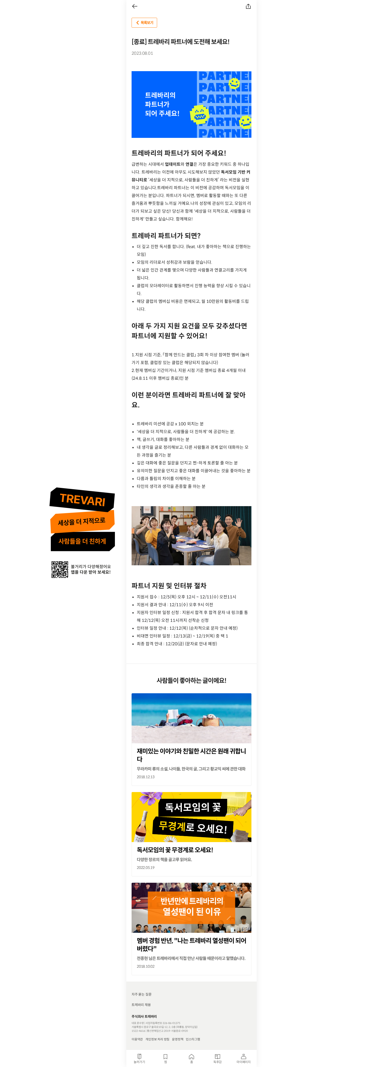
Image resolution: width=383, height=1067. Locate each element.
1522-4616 (138, 1031)
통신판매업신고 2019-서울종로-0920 (167, 1031)
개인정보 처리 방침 (157, 1039)
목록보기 (147, 22)
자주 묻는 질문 (141, 994)
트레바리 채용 (141, 1005)
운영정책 (177, 1039)
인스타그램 (193, 1039)
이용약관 (137, 1039)
